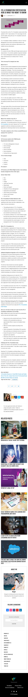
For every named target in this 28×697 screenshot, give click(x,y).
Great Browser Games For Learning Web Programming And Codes (13, 512)
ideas (14, 15)
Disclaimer (9, 685)
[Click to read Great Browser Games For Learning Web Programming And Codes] (14, 501)
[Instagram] (14, 691)
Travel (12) (6, 666)
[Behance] (7, 610)
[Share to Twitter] (12, 386)
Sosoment (16, 694)
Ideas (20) (6, 652)
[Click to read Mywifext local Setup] (14, 478)
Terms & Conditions (9, 687)
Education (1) (6, 640)
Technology (14, 379)
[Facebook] (14, 610)
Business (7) (6, 633)
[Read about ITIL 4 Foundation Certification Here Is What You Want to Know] (2, 15)
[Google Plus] (17, 610)
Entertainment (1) (7, 642)
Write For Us (20, 687)
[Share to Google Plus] (15, 386)
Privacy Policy (18, 685)
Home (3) (5, 649)
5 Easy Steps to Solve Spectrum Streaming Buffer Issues (10, 536)
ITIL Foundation (4, 124)
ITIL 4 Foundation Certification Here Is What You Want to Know (13, 11)
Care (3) (5, 635)
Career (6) (6, 638)
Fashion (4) (6, 645)
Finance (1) (6, 647)
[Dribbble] (10, 610)
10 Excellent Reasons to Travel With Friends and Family (14, 374)
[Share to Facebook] (8, 386)
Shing (6, 15)
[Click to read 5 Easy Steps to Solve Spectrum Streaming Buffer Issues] (14, 525)
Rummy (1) (6, 656)
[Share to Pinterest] (18, 386)
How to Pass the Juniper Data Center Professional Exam (14, 376)
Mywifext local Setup (7, 488)
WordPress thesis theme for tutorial (9, 377)
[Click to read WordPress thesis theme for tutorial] (14, 430)
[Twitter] (16, 691)
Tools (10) (6, 663)
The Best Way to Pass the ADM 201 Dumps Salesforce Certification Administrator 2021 (13, 560)
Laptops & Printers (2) (8, 654)
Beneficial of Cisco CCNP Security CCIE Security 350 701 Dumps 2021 (12, 464)
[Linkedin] (20, 610)
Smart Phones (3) (7, 659)
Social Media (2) (7, 661)
